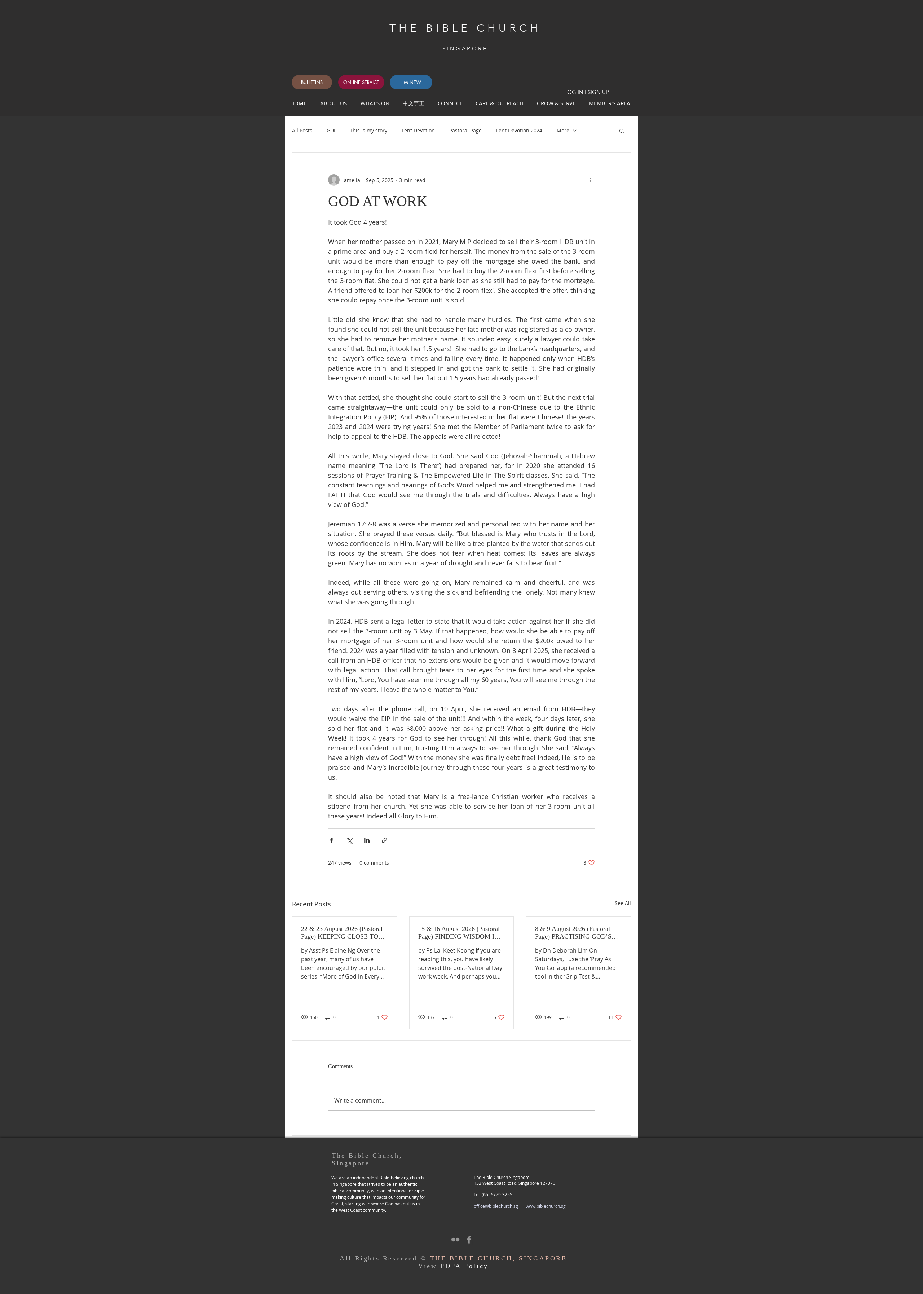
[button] (451, 103)
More (563, 130)
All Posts (302, 130)
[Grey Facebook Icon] (469, 1240)
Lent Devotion (418, 130)
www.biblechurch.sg (546, 1206)
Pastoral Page (465, 130)
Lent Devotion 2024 (519, 130)
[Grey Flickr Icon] (455, 1240)
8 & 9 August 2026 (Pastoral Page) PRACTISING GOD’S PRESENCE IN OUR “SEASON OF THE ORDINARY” (578, 932)
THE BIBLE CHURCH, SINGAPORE (498, 1258)
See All (623, 903)
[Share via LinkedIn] (366, 840)
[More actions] (590, 180)
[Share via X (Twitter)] (349, 840)
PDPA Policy (464, 1265)
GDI (331, 130)
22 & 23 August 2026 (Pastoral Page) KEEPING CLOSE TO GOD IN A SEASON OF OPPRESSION (342, 932)
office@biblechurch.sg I (500, 1206)
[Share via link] (384, 840)
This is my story (368, 130)
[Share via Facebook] (331, 840)
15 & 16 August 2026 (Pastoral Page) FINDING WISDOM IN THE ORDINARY (459, 932)
